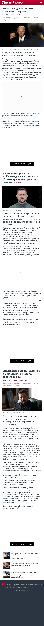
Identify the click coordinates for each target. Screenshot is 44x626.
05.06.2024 (5, 15)
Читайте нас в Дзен (22, 163)
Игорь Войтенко (18, 15)
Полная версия (22, 590)
